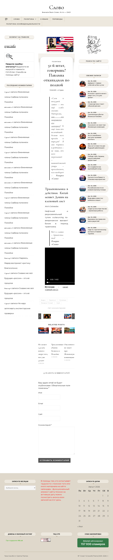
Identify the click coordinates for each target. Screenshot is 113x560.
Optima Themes (22, 556)
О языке (44, 19)
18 (84, 511)
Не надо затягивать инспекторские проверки (17, 308)
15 (103, 506)
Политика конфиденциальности (23, 24)
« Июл (80, 526)
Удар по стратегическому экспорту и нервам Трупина (97, 231)
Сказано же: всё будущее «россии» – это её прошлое (18, 278)
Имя (40, 393)
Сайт (40, 414)
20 (94, 511)
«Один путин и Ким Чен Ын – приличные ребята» (97, 210)
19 (89, 511)
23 (108, 511)
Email (40, 403)
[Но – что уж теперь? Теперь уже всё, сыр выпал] (43, 316)
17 (79, 511)
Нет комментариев (56, 308)
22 (104, 511)
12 (89, 506)
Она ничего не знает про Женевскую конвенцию (97, 126)
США (58, 303)
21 (99, 511)
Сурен (61, 90)
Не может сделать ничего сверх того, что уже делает (97, 95)
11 (84, 506)
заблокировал (93, 543)
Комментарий (45, 425)
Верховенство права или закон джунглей (96, 220)
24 (80, 516)
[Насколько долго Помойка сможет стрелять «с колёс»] (70, 316)
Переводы (57, 19)
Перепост (52, 300)
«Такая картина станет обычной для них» (96, 105)
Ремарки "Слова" (47, 303)
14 (99, 506)
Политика (29, 19)
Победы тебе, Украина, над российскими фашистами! (96, 158)
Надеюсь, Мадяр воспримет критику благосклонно (17, 263)
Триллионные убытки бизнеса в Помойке (95, 115)
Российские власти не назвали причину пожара (97, 189)
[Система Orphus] (9, 59)
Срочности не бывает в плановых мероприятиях (96, 178)
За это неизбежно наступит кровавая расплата (94, 137)
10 (79, 506)
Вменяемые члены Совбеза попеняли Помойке (16, 97)
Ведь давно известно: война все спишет (95, 199)
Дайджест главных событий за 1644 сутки (96, 84)
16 (108, 506)
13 (94, 506)
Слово (56, 7)
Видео (43, 300)
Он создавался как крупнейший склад (94, 168)
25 (84, 516)
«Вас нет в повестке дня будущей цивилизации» (96, 147)
